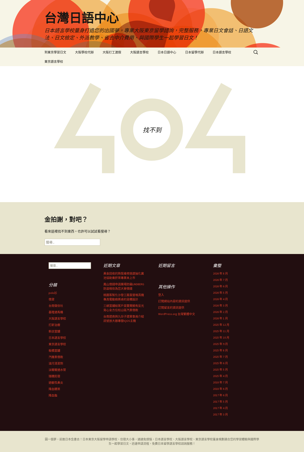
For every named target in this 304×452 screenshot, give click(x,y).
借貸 (51, 299)
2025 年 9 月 (220, 344)
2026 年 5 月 (220, 293)
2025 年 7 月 (220, 357)
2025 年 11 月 (221, 331)
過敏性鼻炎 (56, 382)
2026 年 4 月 (220, 299)
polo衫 (53, 293)
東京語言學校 (53, 61)
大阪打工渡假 (112, 52)
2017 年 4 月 (220, 408)
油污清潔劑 (56, 363)
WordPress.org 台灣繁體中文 (176, 314)
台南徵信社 (56, 306)
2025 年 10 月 (221, 337)
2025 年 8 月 (220, 350)
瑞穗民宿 (54, 376)
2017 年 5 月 (220, 401)
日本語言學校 (222, 52)
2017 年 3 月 (220, 414)
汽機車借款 (56, 357)
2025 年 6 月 (220, 363)
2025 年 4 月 (220, 376)
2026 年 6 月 (220, 286)
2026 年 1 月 (220, 318)
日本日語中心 (167, 52)
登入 (161, 295)
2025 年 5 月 (220, 369)
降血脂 (53, 395)
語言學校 (175, 443)
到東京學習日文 (55, 52)
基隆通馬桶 (56, 312)
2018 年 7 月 (220, 382)
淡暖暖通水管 (57, 370)
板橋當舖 (54, 350)
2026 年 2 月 (220, 312)
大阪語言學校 (139, 52)
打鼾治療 (54, 325)
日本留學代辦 (194, 52)
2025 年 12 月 (221, 325)
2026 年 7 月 (220, 280)
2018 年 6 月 (220, 389)
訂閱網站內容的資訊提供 (174, 301)
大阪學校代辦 (84, 52)
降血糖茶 (54, 389)
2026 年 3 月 (220, 305)
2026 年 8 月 (220, 273)
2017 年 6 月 (220, 395)
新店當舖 (54, 331)
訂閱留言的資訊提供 (171, 307)
